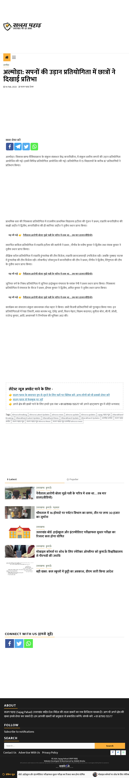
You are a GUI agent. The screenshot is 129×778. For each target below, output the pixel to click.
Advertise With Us (29, 752)
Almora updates (88, 414)
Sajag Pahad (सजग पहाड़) (68, 758)
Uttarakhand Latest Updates (28, 418)
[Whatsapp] (34, 146)
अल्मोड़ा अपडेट (107, 418)
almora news (57, 414)
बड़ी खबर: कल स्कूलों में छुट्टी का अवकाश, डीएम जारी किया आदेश (74, 571)
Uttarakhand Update (70, 418)
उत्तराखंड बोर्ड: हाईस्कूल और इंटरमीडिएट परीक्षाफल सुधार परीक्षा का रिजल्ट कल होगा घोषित (75, 534)
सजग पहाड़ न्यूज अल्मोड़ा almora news (67, 421)
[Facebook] (10, 146)
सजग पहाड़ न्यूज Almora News (38, 421)
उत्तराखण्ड (40, 488)
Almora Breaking (19, 414)
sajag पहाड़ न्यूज (104, 414)
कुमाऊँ (49, 488)
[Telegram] (18, 146)
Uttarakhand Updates (90, 418)
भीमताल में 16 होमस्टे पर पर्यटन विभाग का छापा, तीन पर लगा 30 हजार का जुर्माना (78, 515)
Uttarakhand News (51, 418)
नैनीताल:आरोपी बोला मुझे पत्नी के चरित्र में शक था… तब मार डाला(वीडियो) (71, 495)
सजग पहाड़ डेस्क (27, 87)
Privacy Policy (50, 752)
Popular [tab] (74, 479)
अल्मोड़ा (6, 65)
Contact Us (9, 752)
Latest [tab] (13, 479)
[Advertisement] (87, 26)
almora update (72, 414)
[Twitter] (26, 146)
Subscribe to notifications (19, 731)
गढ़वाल (56, 508)
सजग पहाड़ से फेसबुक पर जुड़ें (28, 399)
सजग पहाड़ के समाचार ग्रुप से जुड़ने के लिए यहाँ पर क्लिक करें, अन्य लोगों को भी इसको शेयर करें (61, 395)
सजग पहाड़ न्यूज (18, 421)
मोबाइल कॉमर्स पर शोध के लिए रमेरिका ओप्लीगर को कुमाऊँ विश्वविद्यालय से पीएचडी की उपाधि (79, 554)
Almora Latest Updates (39, 414)
